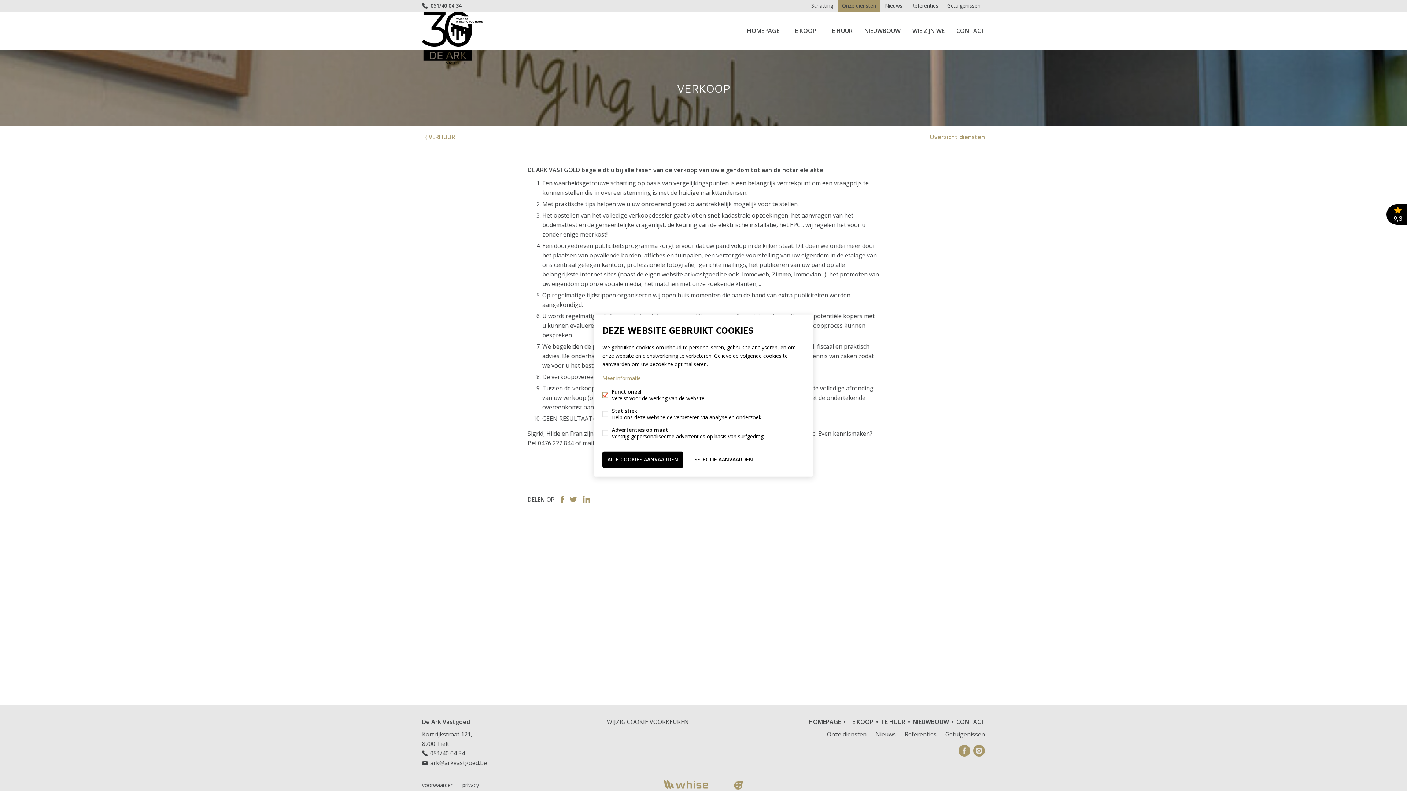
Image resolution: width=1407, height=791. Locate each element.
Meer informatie (621, 378)
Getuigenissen (964, 5)
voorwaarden (438, 784)
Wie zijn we (928, 31)
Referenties (924, 5)
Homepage (763, 31)
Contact (970, 31)
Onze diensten (859, 5)
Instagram (979, 751)
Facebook (562, 499)
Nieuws (893, 5)
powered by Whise (694, 784)
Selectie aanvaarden (723, 459)
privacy (470, 784)
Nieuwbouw (882, 31)
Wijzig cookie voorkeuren (648, 722)
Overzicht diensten (957, 137)
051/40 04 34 (446, 5)
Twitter (573, 499)
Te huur (840, 31)
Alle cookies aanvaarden (643, 459)
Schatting (822, 5)
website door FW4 (738, 785)
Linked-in (586, 499)
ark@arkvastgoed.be (458, 763)
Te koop (803, 31)
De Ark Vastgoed (446, 722)
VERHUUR (441, 137)
